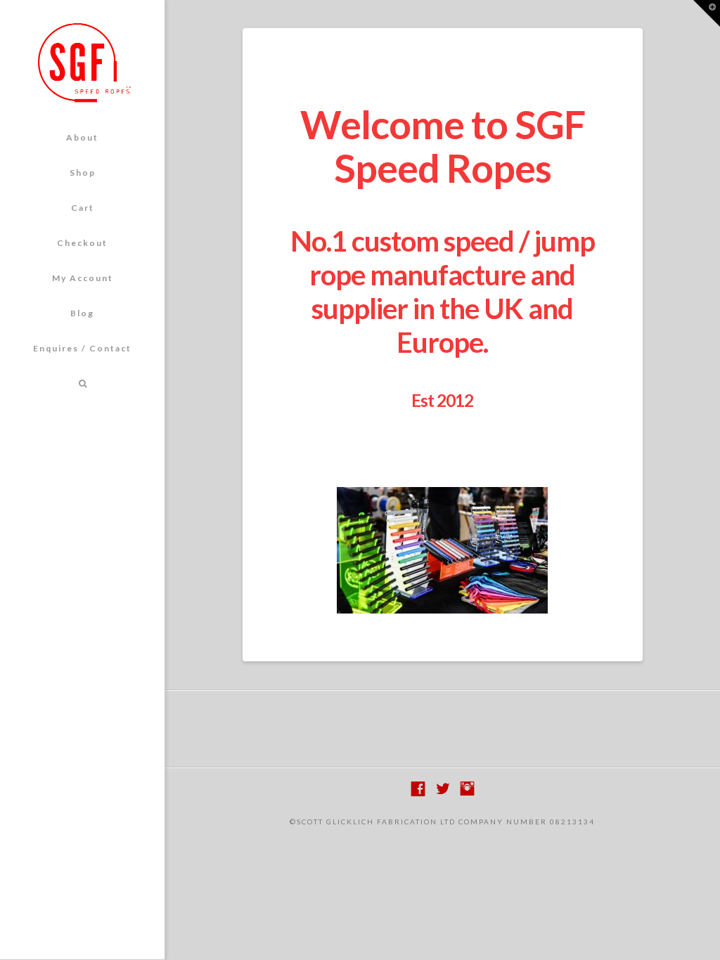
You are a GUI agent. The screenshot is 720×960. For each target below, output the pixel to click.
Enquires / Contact (82, 348)
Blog (82, 313)
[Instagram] (467, 788)
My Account (82, 278)
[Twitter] (442, 788)
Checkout (82, 243)
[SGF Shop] (82, 62)
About (82, 137)
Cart (82, 207)
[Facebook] (418, 788)
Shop (83, 172)
